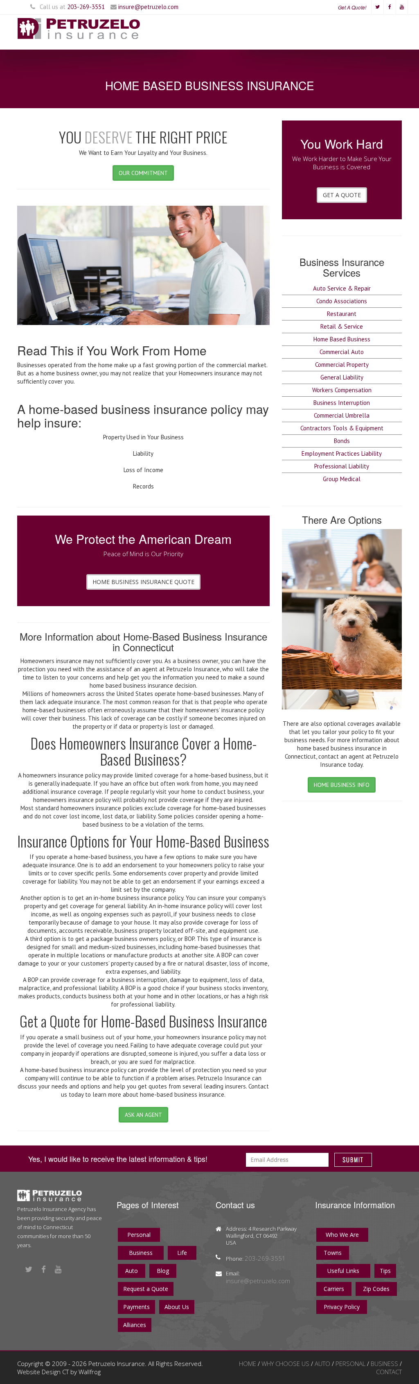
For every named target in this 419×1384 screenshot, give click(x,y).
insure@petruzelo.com (148, 7)
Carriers (334, 1289)
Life (182, 1253)
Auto (131, 1271)
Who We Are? (288, 59)
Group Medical (341, 479)
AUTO (323, 1363)
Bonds (342, 441)
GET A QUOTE (342, 195)
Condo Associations (341, 301)
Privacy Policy (342, 1307)
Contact (375, 59)
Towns (333, 1253)
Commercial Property (342, 364)
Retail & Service (341, 326)
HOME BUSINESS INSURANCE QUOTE (143, 582)
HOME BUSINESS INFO (341, 785)
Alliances (134, 1325)
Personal (153, 59)
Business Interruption (341, 403)
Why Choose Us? (236, 59)
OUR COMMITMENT (143, 173)
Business (189, 59)
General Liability (341, 377)
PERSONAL (351, 1363)
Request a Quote (145, 1289)
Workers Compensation (342, 390)
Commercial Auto (342, 352)
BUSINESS (385, 1363)
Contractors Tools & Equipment (341, 428)
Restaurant (341, 314)
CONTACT (389, 1372)
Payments (136, 1307)
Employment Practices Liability (342, 453)
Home (120, 59)
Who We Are (342, 1235)
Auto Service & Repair (342, 288)
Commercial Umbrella (341, 415)
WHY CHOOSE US (286, 1363)
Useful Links (343, 1271)
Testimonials (334, 59)
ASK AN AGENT (143, 1114)
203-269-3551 (86, 7)
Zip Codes (376, 1289)
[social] (377, 6)
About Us (176, 1307)
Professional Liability (341, 466)
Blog (163, 1271)
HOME (248, 1363)
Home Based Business (341, 339)
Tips (385, 1271)
